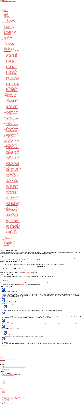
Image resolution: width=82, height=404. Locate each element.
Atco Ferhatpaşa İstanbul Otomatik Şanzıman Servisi (12, 240)
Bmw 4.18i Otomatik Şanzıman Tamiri (11, 66)
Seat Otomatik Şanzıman (7, 208)
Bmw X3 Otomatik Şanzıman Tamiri (11, 74)
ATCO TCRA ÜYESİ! (5, 369)
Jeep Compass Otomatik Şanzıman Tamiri (12, 125)
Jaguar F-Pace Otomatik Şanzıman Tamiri (12, 118)
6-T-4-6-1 (3, 366)
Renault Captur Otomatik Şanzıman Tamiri (12, 199)
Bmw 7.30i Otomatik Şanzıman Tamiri (11, 71)
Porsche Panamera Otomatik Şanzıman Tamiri (12, 197)
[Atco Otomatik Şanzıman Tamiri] (5, 0)
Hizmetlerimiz (6, 15)
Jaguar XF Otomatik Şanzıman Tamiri (11, 121)
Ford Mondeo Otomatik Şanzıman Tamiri (12, 101)
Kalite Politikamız (6, 13)
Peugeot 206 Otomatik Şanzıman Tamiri (12, 185)
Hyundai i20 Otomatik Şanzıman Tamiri (12, 107)
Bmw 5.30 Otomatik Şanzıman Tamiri (11, 70)
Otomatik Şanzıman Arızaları (8, 28)
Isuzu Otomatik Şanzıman (8, 116)
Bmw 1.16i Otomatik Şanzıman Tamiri (11, 58)
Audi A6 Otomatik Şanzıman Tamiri (11, 54)
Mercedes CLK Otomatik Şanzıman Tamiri (12, 151)
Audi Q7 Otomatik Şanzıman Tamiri (11, 57)
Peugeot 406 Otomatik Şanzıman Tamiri (12, 192)
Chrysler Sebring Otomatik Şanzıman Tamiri (12, 85)
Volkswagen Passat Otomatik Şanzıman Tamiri (13, 225)
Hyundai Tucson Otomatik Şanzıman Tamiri (12, 111)
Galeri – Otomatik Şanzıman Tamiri (9, 238)
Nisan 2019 (3, 381)
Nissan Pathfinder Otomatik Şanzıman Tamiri (12, 173)
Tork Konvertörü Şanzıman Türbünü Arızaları (11, 41)
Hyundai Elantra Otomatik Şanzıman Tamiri (12, 104)
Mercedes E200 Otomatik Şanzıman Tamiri (12, 154)
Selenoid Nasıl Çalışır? (7, 36)
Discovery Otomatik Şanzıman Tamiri (11, 137)
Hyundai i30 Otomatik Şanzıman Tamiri (12, 108)
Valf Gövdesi (4, 30)
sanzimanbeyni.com (27, 272)
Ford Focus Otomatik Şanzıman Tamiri (11, 98)
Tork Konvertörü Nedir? (7, 40)
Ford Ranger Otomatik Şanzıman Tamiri (12, 102)
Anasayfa (3, 9)
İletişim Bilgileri (4, 373)
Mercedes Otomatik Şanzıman (8, 146)
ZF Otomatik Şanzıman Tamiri (10, 21)
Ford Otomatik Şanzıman (7, 95)
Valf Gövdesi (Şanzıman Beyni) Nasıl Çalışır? (11, 32)
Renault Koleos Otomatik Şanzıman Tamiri (12, 202)
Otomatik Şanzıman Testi (7, 24)
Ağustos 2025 (4, 380)
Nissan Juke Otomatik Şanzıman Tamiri (12, 169)
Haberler (3, 239)
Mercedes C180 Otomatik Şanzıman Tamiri (12, 148)
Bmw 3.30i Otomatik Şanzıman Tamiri (11, 65)
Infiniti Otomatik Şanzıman (8, 112)
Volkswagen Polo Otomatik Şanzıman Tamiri (12, 226)
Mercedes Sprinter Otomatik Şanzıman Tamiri (12, 164)
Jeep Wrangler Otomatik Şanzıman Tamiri (12, 128)
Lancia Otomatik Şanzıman (8, 135)
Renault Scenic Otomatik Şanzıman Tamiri (12, 205)
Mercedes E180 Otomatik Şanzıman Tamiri (12, 153)
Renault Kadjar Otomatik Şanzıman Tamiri (12, 201)
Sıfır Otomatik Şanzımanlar (8, 47)
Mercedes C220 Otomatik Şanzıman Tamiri (12, 149)
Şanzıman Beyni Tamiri (7, 34)
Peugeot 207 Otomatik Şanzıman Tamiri (12, 186)
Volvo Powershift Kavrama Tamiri (11, 230)
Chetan (6, 403)
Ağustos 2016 (4, 383)
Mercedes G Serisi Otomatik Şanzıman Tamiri (12, 159)
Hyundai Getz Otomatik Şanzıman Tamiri (12, 105)
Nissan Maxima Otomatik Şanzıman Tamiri (12, 170)
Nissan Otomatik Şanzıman (8, 167)
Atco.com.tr (7, 402)
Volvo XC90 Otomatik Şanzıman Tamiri (12, 235)
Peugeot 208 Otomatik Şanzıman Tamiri (12, 187)
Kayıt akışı (3, 391)
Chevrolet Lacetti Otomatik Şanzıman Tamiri (12, 81)
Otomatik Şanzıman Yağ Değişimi (9, 27)
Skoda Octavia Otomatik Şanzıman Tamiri (12, 214)
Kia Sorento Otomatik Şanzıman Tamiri (12, 133)
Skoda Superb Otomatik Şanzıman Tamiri (12, 216)
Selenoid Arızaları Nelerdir (8, 37)
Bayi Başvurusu (6, 245)
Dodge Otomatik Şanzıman (8, 92)
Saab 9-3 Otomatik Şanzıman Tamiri (11, 206)
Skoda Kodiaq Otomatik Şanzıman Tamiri (12, 213)
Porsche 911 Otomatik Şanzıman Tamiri (12, 195)
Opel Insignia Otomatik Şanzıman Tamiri (12, 181)
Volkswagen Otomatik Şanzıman (9, 219)
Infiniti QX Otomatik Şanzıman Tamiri (11, 115)
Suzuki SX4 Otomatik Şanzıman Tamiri (12, 218)
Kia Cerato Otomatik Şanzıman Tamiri (11, 131)
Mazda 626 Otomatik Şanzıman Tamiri (11, 145)
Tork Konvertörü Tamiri (7, 42)
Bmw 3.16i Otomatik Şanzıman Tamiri (11, 60)
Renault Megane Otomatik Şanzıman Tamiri (12, 204)
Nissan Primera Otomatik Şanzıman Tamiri (12, 174)
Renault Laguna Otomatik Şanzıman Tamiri (12, 203)
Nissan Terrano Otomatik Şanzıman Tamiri (12, 176)
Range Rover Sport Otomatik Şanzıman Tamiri (13, 140)
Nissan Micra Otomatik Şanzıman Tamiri (12, 171)
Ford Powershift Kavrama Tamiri (11, 96)
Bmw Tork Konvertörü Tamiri (10, 44)
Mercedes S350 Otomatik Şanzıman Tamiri (12, 161)
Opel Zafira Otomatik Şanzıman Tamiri (11, 183)
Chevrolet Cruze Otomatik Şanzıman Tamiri (12, 79)
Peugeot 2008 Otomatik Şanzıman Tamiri (12, 188)
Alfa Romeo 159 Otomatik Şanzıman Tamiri (12, 50)
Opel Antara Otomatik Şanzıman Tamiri (12, 178)
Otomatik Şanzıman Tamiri (6, 22)
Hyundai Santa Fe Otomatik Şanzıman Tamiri (12, 109)
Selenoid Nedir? (6, 35)
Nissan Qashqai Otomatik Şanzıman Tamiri (12, 175)
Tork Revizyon (4, 39)
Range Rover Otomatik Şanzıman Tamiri (12, 139)
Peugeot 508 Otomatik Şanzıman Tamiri (12, 193)
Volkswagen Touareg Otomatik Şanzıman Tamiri (13, 228)
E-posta (1, 357)
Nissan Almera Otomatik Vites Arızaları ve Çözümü (13, 168)
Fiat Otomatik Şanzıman (7, 93)
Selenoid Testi (6, 38)
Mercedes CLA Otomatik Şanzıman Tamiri (12, 150)
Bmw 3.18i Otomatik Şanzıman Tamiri (11, 62)
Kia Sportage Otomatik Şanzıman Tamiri (12, 134)
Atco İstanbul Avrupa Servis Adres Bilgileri (10, 241)
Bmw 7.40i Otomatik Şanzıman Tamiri (11, 72)
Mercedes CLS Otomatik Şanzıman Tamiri (12, 152)
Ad (1, 355)
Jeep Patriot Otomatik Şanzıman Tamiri (11, 126)
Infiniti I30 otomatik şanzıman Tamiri (11, 114)
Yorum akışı (4, 392)
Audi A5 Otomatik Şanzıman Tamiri (11, 53)
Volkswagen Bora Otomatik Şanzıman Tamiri (12, 221)
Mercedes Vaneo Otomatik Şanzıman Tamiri (12, 165)
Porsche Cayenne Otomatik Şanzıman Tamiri (12, 196)
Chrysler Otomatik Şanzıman (8, 82)
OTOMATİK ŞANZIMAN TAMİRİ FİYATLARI (9, 398)
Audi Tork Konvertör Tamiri (10, 43)
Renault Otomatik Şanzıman (8, 198)
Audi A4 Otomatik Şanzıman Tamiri (11, 52)
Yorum (1, 353)
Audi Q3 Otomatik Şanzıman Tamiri (11, 55)
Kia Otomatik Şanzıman (7, 129)
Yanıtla (8, 291)
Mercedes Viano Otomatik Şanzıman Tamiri (12, 166)
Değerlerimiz (6, 14)
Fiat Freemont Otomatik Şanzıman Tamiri (12, 94)
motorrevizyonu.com (21, 284)
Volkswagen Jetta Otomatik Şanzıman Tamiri (12, 224)
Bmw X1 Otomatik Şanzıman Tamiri (11, 73)
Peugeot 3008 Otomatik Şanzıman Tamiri (12, 191)
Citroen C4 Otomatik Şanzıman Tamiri (11, 88)
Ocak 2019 (3, 382)
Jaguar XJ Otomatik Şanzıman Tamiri (11, 122)
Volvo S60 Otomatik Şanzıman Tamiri (11, 232)
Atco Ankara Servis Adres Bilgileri (9, 242)
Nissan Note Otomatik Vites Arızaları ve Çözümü (13, 172)
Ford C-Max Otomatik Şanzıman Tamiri (12, 97)
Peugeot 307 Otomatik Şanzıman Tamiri (12, 189)
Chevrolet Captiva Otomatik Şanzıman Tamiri (12, 78)
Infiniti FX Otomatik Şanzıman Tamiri (11, 113)
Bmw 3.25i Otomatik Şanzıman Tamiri (11, 64)
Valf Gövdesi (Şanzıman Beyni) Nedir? (10, 31)
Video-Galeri (4, 236)
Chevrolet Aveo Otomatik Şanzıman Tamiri (12, 77)
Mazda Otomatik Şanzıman (8, 142)
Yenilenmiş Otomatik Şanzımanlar (9, 48)
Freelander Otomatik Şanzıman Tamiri (11, 138)
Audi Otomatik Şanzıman (7, 51)
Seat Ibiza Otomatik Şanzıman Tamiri (11, 209)
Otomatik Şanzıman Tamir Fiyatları (9, 29)
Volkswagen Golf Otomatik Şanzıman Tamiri (12, 223)
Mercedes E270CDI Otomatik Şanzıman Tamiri (13, 156)
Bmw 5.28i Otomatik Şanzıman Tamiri (11, 69)
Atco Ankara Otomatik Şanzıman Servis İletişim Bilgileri (10, 376)
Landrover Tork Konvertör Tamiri (11, 45)
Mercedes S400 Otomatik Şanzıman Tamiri (12, 162)
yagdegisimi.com (59, 270)
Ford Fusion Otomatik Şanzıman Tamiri (12, 99)
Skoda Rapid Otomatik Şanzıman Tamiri (12, 215)
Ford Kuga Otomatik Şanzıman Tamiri (11, 100)
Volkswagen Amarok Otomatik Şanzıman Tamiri (13, 220)
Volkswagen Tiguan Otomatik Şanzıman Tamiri (13, 227)
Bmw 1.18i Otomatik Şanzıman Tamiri (11, 59)
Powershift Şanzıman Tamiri (10, 20)
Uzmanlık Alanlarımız (7, 17)
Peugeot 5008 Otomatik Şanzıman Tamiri (12, 194)
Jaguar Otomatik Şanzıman (8, 117)
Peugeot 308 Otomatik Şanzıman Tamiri (12, 190)
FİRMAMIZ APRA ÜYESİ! (6, 399)
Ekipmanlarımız (6, 16)
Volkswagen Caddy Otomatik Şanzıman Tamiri (13, 222)
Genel (3, 386)
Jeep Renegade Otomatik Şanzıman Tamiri (12, 127)
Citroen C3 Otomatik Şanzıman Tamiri (11, 87)
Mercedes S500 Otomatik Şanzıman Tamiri (12, 163)
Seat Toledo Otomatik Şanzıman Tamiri (12, 211)
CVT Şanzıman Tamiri (9, 18)
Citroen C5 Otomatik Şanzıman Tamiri (11, 89)
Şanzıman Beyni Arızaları (7, 33)
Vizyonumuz (6, 11)
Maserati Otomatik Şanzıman (8, 141)
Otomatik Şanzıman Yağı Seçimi (8, 26)
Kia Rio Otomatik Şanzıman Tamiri (11, 132)
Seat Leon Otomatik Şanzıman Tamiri (11, 210)
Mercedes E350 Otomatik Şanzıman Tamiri (12, 158)
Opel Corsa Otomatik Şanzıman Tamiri (11, 180)
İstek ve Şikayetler (6, 244)
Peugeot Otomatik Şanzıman (8, 184)
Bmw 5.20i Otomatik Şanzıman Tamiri (11, 68)
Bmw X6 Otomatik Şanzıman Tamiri (11, 75)
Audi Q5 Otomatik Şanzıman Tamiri (11, 56)
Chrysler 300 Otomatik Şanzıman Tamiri (12, 83)
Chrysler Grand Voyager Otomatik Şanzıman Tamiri (13, 84)
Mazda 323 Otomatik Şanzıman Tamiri (11, 144)
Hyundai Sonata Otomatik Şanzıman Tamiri (12, 110)
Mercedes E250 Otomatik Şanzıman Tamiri (12, 155)
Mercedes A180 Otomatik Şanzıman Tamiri (12, 147)
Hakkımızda (4, 10)
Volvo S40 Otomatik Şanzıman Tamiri (11, 231)
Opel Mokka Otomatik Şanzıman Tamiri (12, 182)
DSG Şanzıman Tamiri (9, 19)
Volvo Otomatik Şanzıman (8, 229)
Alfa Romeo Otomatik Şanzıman (9, 49)
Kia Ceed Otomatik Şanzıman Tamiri (11, 130)
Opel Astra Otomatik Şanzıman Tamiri (11, 179)
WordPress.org (4, 393)
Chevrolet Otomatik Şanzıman (8, 76)
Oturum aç (3, 390)
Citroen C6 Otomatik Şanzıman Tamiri (11, 90)
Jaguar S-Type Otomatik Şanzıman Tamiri (12, 119)
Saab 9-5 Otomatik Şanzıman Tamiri (11, 207)
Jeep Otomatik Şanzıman (7, 123)
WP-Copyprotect (9, 403)
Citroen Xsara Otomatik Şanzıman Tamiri (12, 91)
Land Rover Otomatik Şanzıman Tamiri (10, 136)
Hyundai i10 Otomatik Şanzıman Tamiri (12, 106)
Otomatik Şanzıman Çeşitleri (8, 25)
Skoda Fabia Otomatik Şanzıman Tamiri (12, 212)
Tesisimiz (5, 12)
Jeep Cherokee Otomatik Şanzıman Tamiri (12, 124)
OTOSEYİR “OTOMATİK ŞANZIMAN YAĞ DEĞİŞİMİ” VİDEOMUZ (13, 367)
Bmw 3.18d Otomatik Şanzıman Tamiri (12, 61)
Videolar (5, 237)
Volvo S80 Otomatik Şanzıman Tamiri (11, 233)
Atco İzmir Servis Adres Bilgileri (9, 243)
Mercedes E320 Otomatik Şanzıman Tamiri (12, 157)
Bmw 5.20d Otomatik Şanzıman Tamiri (12, 67)
